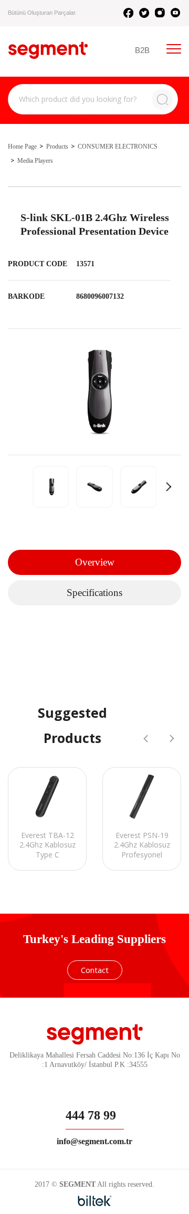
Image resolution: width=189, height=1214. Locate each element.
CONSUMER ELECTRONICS (118, 146)
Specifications (94, 592)
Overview (94, 562)
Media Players (35, 160)
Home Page (22, 146)
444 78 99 (91, 1115)
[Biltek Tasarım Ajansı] (95, 1201)
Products (57, 146)
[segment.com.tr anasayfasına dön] (48, 50)
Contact (95, 970)
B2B (142, 50)
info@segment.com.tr (94, 1141)
